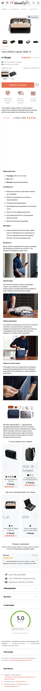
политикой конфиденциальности (20, 660)
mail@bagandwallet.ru (11, 686)
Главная (4, 9)
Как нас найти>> (9, 679)
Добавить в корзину (18, 85)
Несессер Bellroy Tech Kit (11, 480)
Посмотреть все (24, 549)
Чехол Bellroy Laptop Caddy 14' (10, 529)
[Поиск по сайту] (29, 3)
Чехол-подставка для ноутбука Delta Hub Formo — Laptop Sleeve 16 (30, 529)
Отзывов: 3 (35, 57)
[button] (5, 466)
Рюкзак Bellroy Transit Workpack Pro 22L (30, 479)
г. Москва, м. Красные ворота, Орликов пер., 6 (20, 677)
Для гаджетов (14, 9)
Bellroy (23, 9)
